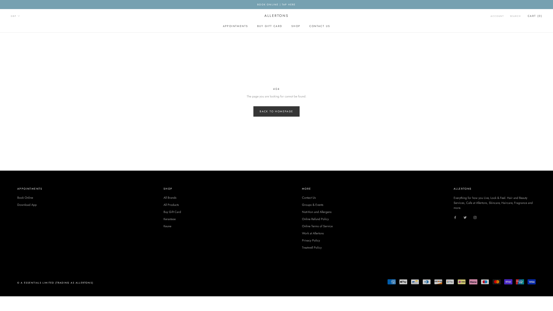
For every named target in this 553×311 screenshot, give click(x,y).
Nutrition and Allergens (317, 212)
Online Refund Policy (315, 219)
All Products (171, 205)
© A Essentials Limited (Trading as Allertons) (55, 282)
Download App (27, 205)
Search (515, 16)
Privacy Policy (311, 240)
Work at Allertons (313, 233)
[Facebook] (455, 217)
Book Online (25, 197)
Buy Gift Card (269, 26)
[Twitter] (465, 217)
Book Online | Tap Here (276, 4)
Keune (167, 226)
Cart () (535, 16)
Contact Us (319, 26)
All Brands (170, 197)
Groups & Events (312, 205)
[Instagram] (475, 217)
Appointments (235, 26)
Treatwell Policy (312, 247)
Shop (295, 26)
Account (497, 16)
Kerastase (170, 219)
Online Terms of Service (317, 226)
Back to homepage (276, 111)
